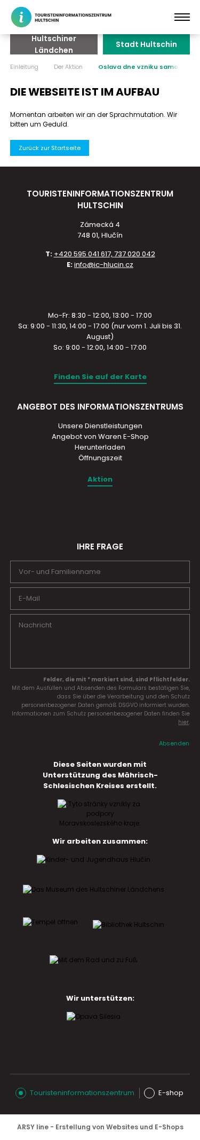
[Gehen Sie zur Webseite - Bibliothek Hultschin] (128, 935)
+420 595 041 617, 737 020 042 (104, 254)
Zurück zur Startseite (50, 148)
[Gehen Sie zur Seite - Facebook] (109, 512)
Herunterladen (100, 447)
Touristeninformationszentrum (82, 1093)
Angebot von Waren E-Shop (100, 436)
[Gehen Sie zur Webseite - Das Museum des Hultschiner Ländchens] (93, 900)
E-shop (170, 1093)
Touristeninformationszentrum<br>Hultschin (63, 17)
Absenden (174, 743)
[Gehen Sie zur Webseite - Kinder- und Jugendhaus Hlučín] (93, 870)
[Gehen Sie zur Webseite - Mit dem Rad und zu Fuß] (94, 970)
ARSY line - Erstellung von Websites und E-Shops (100, 1126)
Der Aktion (68, 66)
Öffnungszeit (100, 458)
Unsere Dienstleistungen (100, 426)
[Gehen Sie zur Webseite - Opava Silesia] (94, 1027)
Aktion (100, 479)
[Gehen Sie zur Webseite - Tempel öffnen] (50, 932)
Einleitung (24, 66)
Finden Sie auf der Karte (100, 377)
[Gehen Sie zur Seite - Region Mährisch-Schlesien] (100, 823)
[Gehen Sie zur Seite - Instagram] (90, 512)
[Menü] (182, 17)
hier (183, 722)
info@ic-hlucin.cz (103, 265)
